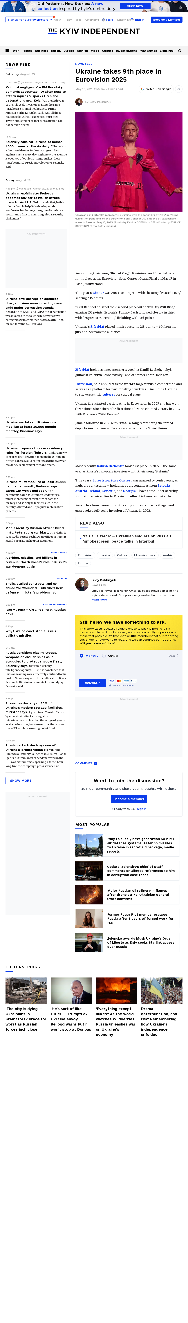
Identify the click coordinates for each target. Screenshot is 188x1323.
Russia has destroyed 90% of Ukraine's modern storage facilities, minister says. (34, 708)
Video (95, 50)
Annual (113, 655)
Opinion (82, 50)
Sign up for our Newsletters (30, 19)
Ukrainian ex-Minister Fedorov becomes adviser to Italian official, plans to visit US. (34, 198)
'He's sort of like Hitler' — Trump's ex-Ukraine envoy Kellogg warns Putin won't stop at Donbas (71, 1019)
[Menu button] (7, 50)
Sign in (142, 808)
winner (98, 293)
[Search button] (179, 51)
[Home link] (94, 31)
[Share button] (178, 89)
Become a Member (166, 19)
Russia (56, 50)
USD (172, 655)
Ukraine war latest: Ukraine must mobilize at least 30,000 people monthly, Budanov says (32, 427)
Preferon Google (158, 89)
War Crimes (148, 50)
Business (41, 50)
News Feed (84, 63)
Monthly (91, 655)
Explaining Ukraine (55, 604)
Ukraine (105, 555)
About (57, 19)
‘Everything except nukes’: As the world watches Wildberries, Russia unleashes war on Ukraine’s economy (115, 1022)
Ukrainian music (145, 555)
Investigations (126, 50)
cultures (108, 394)
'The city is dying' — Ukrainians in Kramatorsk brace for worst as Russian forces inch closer (26, 1019)
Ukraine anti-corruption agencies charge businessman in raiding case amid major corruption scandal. (34, 303)
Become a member (128, 799)
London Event (125, 19)
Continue (92, 683)
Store (109, 19)
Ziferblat (97, 326)
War (16, 50)
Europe (69, 50)
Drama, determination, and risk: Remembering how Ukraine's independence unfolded (159, 1022)
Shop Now (135, 6)
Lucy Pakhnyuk (100, 101)
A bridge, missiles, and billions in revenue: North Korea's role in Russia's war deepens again (36, 562)
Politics (27, 50)
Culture (107, 50)
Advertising (92, 19)
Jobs (78, 19)
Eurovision (83, 384)
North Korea (59, 553)
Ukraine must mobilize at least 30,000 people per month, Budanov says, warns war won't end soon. (36, 486)
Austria (168, 555)
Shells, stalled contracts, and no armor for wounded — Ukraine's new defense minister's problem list (34, 588)
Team (68, 19)
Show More (21, 780)
